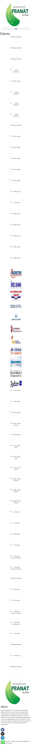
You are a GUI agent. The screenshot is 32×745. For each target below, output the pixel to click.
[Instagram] (2, 734)
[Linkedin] (2, 738)
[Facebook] (2, 730)
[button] (16, 29)
